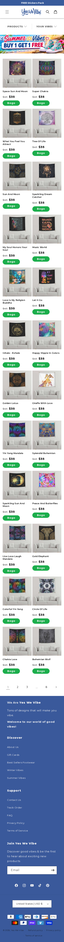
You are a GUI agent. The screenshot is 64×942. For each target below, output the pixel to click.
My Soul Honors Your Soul (15, 248)
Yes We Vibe (17, 930)
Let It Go (37, 300)
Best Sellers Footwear (21, 762)
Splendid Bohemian (43, 453)
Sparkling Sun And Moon (14, 505)
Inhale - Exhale (11, 353)
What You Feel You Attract (14, 142)
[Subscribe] (53, 870)
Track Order (14, 807)
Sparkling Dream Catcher (42, 195)
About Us (12, 747)
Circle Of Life (39, 609)
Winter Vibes (15, 770)
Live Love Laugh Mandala (12, 557)
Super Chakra (40, 91)
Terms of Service (17, 830)
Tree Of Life (39, 141)
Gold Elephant (40, 556)
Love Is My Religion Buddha (14, 301)
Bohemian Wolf (41, 659)
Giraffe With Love (42, 403)
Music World (39, 247)
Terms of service (33, 935)
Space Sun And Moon (15, 91)
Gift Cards (13, 754)
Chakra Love (10, 659)
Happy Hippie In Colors (45, 353)
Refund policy (35, 930)
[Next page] (56, 687)
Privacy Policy (15, 823)
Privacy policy (53, 930)
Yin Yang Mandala (13, 453)
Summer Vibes (16, 777)
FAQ (10, 815)
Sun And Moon (11, 194)
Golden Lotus (10, 403)
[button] (7, 12)
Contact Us (14, 799)
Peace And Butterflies (45, 503)
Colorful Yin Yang (13, 609)
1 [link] (8, 687)
